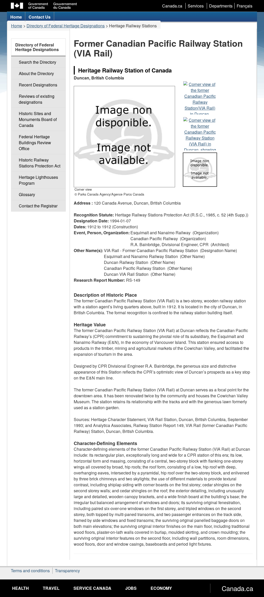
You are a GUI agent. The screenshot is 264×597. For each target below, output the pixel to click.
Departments (221, 6)
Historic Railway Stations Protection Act (39, 163)
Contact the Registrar (38, 206)
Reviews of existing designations (36, 99)
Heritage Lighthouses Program (38, 180)
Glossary (27, 194)
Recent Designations (38, 85)
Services (196, 6)
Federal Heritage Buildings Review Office (35, 142)
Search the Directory (37, 62)
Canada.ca (172, 6)
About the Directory (36, 73)
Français (244, 6)
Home (16, 26)
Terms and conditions (30, 571)
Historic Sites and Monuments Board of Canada (38, 119)
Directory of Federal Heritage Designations (66, 26)
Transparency (67, 571)
